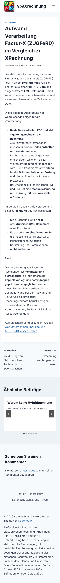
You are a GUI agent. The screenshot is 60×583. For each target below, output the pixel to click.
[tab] (24, 433)
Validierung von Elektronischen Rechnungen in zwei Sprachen (13, 359)
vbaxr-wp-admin (17, 65)
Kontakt (21, 493)
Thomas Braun (19, 408)
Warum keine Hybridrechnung (29, 403)
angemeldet (27, 470)
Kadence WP (26, 520)
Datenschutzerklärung (25, 499)
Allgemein (10, 22)
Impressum (36, 493)
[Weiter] (51, 413)
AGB (45, 499)
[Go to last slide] (8, 413)
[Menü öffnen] (53, 6)
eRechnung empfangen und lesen (46, 357)
